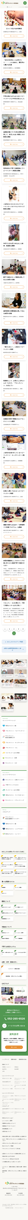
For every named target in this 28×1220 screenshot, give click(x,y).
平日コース (4, 893)
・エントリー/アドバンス (8, 1093)
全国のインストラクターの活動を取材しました (20, 873)
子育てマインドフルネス (20, 1095)
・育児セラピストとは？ (7, 1118)
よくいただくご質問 (19, 932)
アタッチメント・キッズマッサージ (20, 1082)
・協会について (5, 1064)
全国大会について (5, 932)
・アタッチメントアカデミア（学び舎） (11, 1148)
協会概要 (17, 1069)
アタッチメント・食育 (7, 1088)
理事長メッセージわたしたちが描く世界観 (20, 865)
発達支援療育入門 (6, 1081)
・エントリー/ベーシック (8, 1075)
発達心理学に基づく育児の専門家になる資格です (7, 858)
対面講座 (3, 887)
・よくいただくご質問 (7, 1120)
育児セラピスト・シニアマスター (8, 1113)
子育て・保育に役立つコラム (7, 953)
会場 (3, 1071)
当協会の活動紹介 (5, 938)
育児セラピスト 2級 (7, 1078)
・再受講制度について (7, 1128)
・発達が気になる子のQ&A (8, 1156)
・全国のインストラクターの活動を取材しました (14, 1153)
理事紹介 (17, 1067)
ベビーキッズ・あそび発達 (20, 1086)
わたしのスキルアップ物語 (14, 641)
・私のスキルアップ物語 (7, 1146)
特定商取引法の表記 (9, 1207)
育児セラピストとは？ (6, 907)
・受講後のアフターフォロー (9, 1126)
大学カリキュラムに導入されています (7, 865)
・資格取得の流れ (23, 1059)
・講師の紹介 (14, 1059)
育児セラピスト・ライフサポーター (20, 1100)
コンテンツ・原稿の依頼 (14, 968)
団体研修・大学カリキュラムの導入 (14, 976)
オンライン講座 (18, 887)
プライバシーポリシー (19, 1207)
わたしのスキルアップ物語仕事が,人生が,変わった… (7, 873)
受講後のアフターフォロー (20, 912)
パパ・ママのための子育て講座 (20, 953)
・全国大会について (6, 1131)
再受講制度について (6, 918)
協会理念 (4, 1069)
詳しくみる (14, 1047)
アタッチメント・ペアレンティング (8, 1103)
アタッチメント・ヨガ (20, 1088)
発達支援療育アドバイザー (8, 1109)
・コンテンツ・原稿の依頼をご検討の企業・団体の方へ (14, 1167)
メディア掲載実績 (18, 938)
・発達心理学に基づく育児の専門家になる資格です (14, 1136)
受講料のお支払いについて (7, 912)
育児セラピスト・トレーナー (20, 1113)
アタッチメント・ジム (7, 1085)
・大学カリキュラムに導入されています (11, 1143)
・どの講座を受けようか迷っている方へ (11, 1161)
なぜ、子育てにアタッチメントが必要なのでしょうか (20, 858)
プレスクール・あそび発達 (8, 1100)
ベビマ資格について (19, 907)
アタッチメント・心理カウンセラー (8, 1096)
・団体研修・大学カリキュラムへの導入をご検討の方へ (14, 1171)
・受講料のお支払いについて (9, 1123)
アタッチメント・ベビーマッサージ (20, 1079)
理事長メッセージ (6, 1067)
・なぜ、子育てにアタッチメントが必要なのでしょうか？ (14, 1140)
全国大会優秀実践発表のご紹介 (14, 649)
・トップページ (5, 1059)
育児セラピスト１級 (19, 1108)
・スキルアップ (5, 1106)
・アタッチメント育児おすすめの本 (10, 1159)
